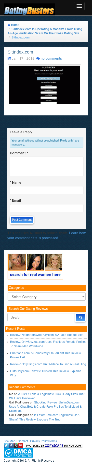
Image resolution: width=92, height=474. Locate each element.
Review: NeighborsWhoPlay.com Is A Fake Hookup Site (46, 335)
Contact (23, 441)
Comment (19, 152)
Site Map (9, 441)
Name (15, 182)
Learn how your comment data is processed (46, 235)
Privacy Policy (39, 441)
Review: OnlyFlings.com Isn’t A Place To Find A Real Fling (48, 364)
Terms (53, 441)
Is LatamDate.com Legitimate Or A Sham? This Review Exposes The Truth (44, 417)
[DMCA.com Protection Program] (18, 452)
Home (14, 25)
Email (15, 200)
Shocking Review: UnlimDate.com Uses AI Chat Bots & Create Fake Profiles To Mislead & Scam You (45, 406)
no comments (51, 58)
